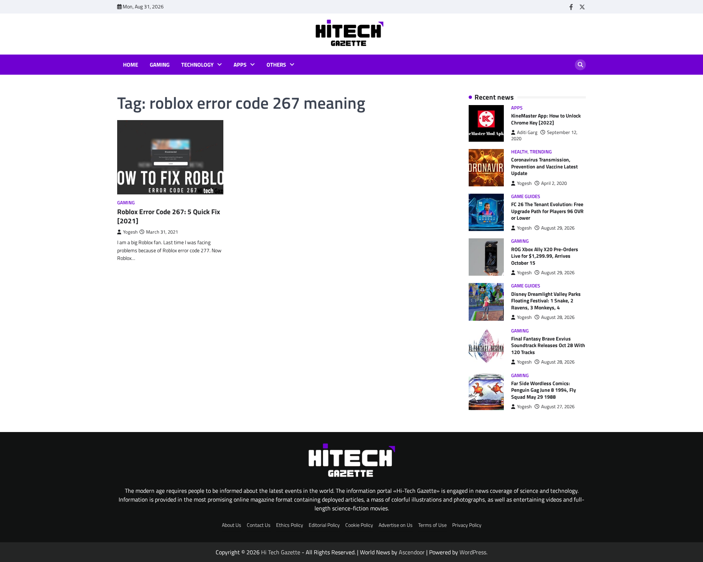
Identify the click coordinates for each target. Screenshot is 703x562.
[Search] (580, 64)
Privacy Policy (466, 525)
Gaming (160, 65)
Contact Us (259, 525)
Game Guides (525, 196)
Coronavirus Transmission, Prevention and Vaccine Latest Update (544, 166)
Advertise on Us (396, 525)
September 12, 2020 (544, 135)
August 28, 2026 (557, 317)
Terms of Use (432, 525)
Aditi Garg (527, 132)
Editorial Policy (324, 525)
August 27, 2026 (557, 406)
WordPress (473, 552)
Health (519, 152)
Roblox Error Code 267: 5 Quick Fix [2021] (168, 216)
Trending (541, 152)
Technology (197, 65)
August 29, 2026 (557, 227)
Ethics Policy (289, 525)
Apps (240, 65)
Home (130, 65)
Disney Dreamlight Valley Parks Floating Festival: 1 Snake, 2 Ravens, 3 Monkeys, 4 (546, 301)
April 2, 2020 (554, 183)
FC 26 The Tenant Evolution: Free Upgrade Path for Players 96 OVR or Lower (547, 211)
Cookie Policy (359, 525)
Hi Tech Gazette (280, 552)
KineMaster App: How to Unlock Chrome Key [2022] (546, 119)
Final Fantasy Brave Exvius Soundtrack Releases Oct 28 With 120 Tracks (548, 345)
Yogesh (130, 231)
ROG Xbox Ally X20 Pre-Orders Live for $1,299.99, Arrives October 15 (544, 256)
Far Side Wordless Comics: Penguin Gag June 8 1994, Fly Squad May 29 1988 (543, 390)
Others (276, 65)
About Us (231, 525)
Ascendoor (412, 552)
